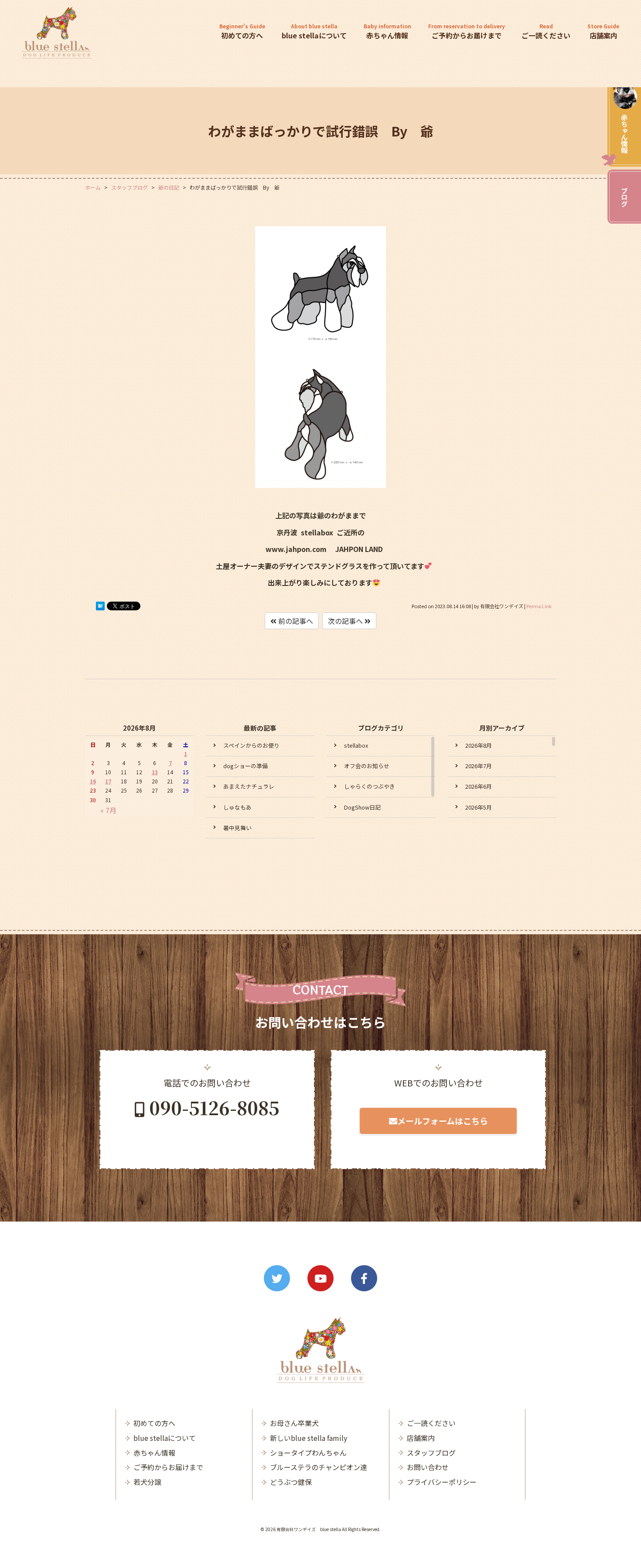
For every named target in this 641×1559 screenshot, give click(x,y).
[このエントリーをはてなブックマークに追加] (100, 607)
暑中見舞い (237, 828)
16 (93, 781)
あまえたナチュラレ (248, 786)
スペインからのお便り (251, 745)
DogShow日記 (362, 807)
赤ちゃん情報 (624, 133)
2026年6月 (478, 786)
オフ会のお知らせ (366, 766)
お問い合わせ (428, 1467)
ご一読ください (546, 31)
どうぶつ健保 (291, 1482)
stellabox (356, 745)
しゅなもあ (237, 807)
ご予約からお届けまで (466, 31)
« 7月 (108, 810)
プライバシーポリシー (442, 1482)
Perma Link (539, 605)
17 (108, 781)
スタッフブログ (431, 1452)
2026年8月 (478, 745)
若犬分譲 (147, 1482)
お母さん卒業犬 (294, 1423)
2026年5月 (478, 807)
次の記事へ (346, 621)
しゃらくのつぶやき (369, 786)
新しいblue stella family (308, 1438)
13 (155, 772)
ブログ (624, 197)
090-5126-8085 (214, 1107)
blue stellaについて (314, 31)
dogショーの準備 (245, 766)
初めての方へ (242, 31)
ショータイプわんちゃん (308, 1452)
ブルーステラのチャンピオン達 (318, 1467)
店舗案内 (603, 31)
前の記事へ (294, 621)
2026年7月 (478, 766)
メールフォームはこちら (442, 1121)
